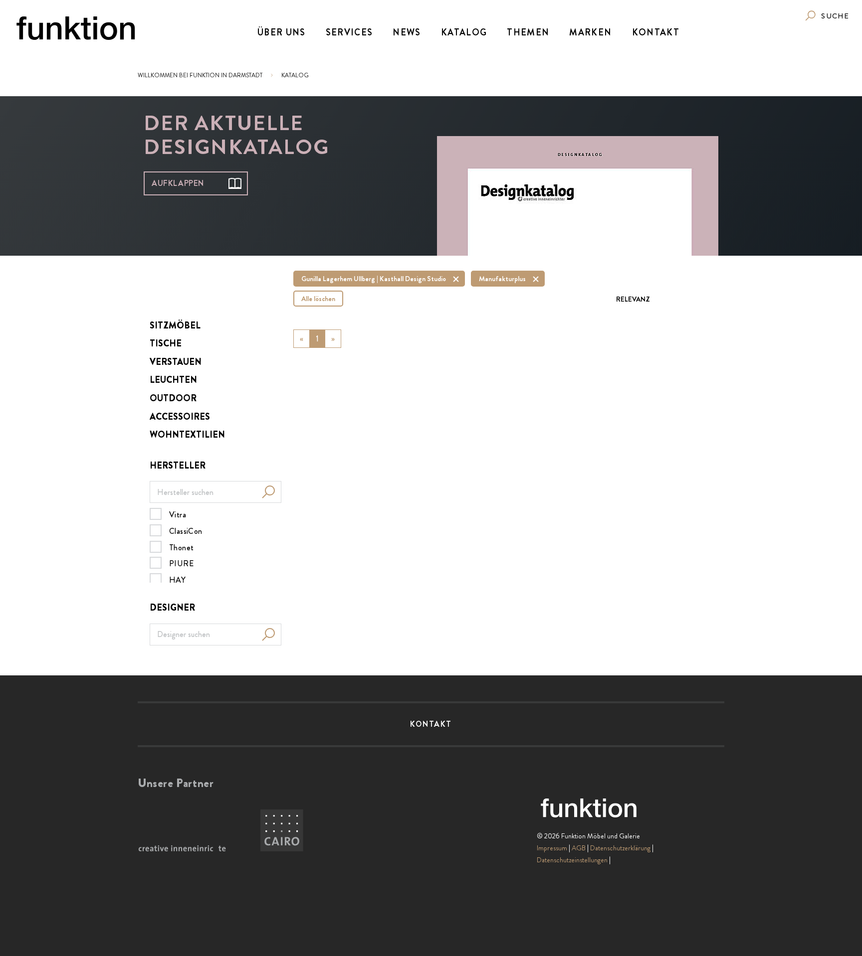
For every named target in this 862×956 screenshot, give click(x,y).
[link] (826, 15)
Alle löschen (318, 299)
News (407, 32)
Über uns (281, 32)
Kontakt (655, 32)
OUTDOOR (173, 398)
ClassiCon (186, 530)
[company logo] (75, 28)
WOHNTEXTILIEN (187, 434)
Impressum (552, 848)
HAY (177, 579)
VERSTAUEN (176, 361)
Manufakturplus (502, 279)
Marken (590, 32)
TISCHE (166, 343)
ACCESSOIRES (180, 416)
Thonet (181, 547)
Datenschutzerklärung (620, 848)
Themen (528, 32)
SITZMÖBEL (175, 325)
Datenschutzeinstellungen (572, 860)
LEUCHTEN (173, 379)
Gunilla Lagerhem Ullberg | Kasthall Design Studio (373, 279)
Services (349, 32)
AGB (579, 848)
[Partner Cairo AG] (281, 830)
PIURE (181, 563)
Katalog (464, 32)
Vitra (177, 514)
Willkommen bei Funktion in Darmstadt (200, 75)
